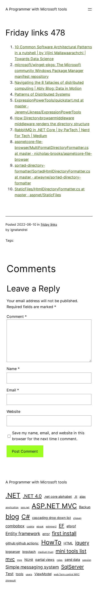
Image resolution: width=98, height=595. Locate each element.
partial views (44, 560)
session (86, 560)
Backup (84, 507)
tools (19, 574)
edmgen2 (51, 526)
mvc (10, 559)
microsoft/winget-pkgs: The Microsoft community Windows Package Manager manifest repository (49, 70)
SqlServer (72, 567)
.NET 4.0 (32, 496)
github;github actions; (22, 543)
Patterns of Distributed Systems (42, 94)
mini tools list (71, 551)
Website (13, 411)
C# (25, 516)
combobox (14, 526)
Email (13, 390)
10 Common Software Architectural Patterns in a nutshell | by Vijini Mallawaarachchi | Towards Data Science (53, 53)
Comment (17, 316)
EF (61, 526)
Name (13, 368)
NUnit (28, 560)
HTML (68, 543)
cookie (30, 526)
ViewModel (43, 574)
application (11, 507)
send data (72, 560)
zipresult (10, 580)
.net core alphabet (58, 496)
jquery (82, 543)
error (46, 534)
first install (64, 533)
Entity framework (22, 533)
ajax (83, 496)
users (29, 574)
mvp (19, 560)
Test (9, 574)
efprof (71, 526)
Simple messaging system (32, 567)
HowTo (51, 542)
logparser (12, 552)
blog (12, 517)
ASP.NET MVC (54, 506)
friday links (49, 224)
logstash (29, 552)
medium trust (45, 552)
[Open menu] (90, 9)
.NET (13, 495)
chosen (77, 518)
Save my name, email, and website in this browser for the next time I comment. (48, 436)
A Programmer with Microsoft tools (36, 9)
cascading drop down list (51, 518)
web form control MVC (67, 574)
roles (59, 560)
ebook (40, 526)
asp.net (25, 507)
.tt (75, 496)
